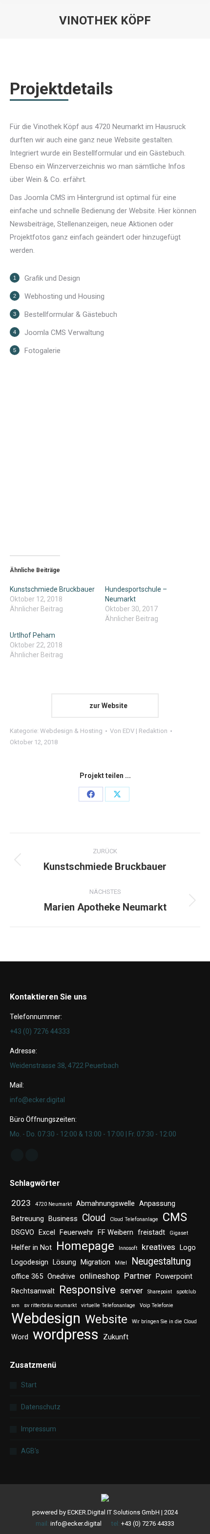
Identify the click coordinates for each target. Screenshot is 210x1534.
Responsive (87, 1290)
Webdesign (46, 1318)
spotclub (186, 1292)
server (131, 1290)
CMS (175, 1217)
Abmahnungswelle (105, 1203)
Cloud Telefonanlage (134, 1219)
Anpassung (157, 1203)
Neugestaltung (161, 1261)
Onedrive (61, 1276)
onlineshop (100, 1276)
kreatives (158, 1247)
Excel (47, 1232)
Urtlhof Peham (32, 635)
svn (15, 1305)
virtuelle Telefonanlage (108, 1305)
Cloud (93, 1217)
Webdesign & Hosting (71, 730)
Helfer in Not (31, 1247)
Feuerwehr (76, 1232)
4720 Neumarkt (53, 1204)
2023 (21, 1203)
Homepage (85, 1246)
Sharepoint (159, 1292)
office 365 (27, 1276)
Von (139, 730)
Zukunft (115, 1337)
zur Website (107, 706)
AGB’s (30, 1451)
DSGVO (22, 1232)
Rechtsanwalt (33, 1291)
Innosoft (128, 1248)
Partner (137, 1276)
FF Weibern (115, 1232)
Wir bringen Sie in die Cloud (164, 1321)
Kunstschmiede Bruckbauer (52, 589)
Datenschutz (41, 1407)
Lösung (64, 1262)
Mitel (121, 1263)
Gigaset (178, 1233)
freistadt (151, 1232)
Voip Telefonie (156, 1305)
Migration (95, 1262)
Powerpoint (174, 1276)
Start (29, 1385)
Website (106, 1319)
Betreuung (27, 1218)
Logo (188, 1247)
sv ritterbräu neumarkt (50, 1305)
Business (63, 1218)
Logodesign (29, 1262)
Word (19, 1337)
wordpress (66, 1335)
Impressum (38, 1429)
